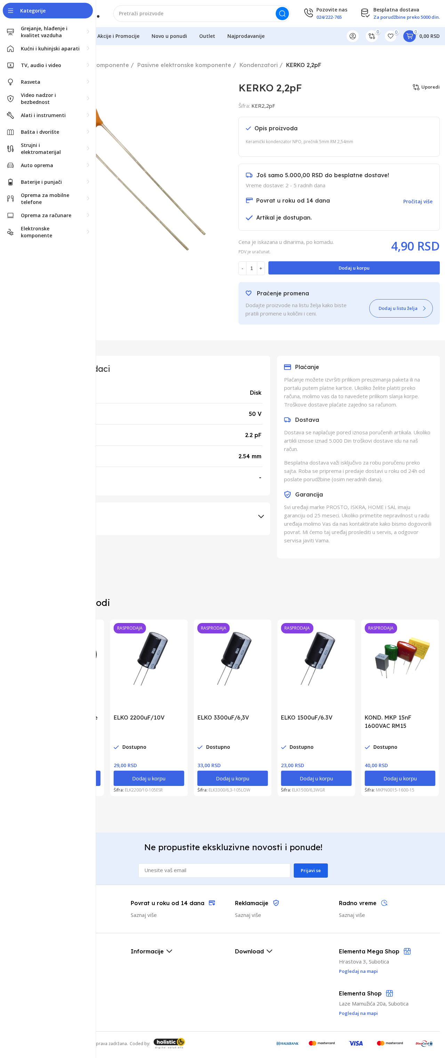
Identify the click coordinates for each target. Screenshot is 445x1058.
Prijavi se (311, 870)
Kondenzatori (259, 64)
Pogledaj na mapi (358, 1013)
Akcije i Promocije (118, 36)
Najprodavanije (246, 36)
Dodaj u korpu (354, 268)
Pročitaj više (417, 201)
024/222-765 (329, 17)
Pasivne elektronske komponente (184, 64)
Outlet (207, 36)
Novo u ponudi (169, 36)
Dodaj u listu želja (398, 308)
